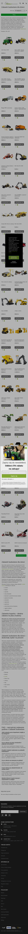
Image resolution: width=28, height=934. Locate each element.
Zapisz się (14, 476)
